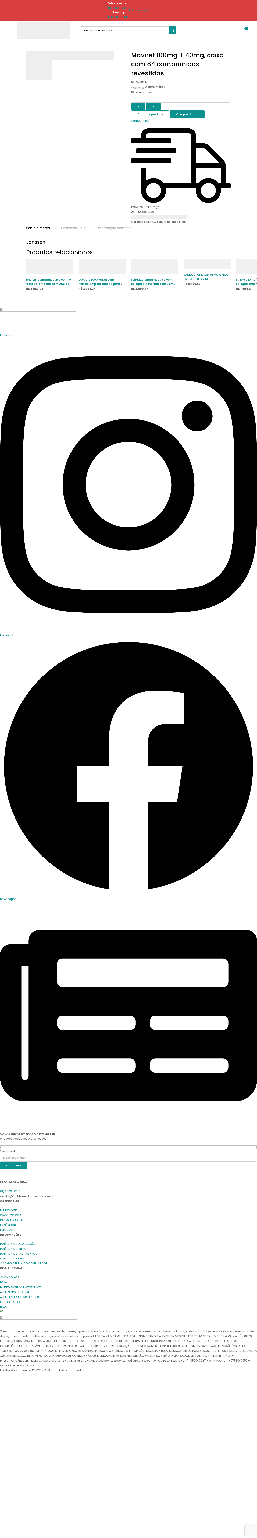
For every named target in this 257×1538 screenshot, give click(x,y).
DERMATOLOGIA (11, 1220)
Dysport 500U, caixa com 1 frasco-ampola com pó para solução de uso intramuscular (100, 284)
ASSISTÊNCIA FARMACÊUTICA (20, 1297)
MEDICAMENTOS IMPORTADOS (21, 1287)
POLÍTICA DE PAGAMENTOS (18, 1254)
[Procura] (172, 30)
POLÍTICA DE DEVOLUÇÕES (18, 1244)
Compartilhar (140, 121)
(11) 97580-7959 (117, 17)
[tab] (38, 228)
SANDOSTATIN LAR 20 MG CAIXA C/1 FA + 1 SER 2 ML (206, 277)
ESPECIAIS (6, 1230)
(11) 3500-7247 (117, 8)
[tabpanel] (128, 243)
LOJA (3, 1282)
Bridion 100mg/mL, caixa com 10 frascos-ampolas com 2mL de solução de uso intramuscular (48, 284)
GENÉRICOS (8, 1225)
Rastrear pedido (140, 10)
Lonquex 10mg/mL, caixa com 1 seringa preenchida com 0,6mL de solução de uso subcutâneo (153, 284)
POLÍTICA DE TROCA (13, 1259)
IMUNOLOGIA (9, 1210)
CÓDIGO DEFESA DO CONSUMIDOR (24, 1263)
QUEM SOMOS (9, 1277)
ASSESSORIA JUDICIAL (14, 1292)
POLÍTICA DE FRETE (13, 1249)
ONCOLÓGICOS (10, 1215)
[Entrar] (235, 30)
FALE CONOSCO (11, 1302)
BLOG (4, 1307)
